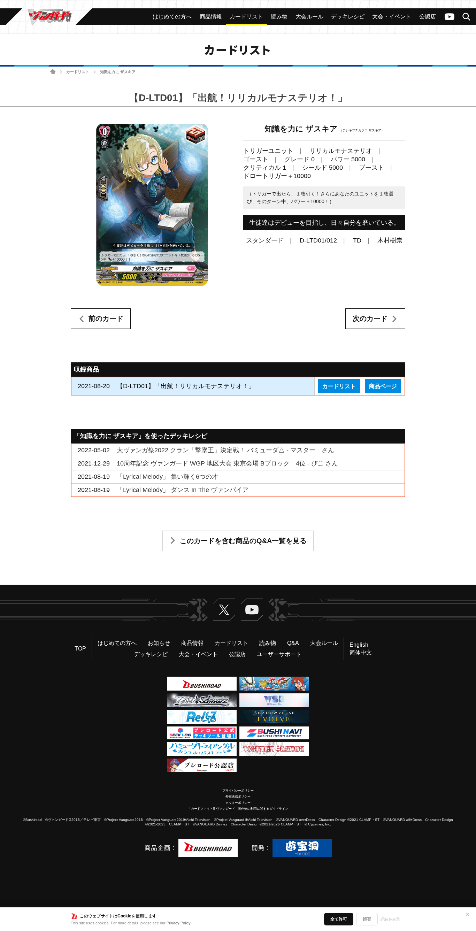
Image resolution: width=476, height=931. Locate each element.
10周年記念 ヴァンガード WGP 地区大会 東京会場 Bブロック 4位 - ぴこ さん (227, 463)
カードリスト (77, 72)
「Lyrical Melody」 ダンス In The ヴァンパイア (182, 489)
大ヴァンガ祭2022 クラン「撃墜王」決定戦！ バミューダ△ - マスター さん (225, 450)
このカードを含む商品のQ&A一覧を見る (243, 541)
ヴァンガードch (449, 17)
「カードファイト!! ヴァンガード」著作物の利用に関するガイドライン (238, 808)
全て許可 (338, 919)
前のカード (106, 318)
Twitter (224, 610)
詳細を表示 (390, 919)
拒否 (367, 919)
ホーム (53, 72)
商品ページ (383, 386)
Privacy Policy (179, 923)
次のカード (370, 318)
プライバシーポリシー (238, 790)
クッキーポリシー (238, 803)
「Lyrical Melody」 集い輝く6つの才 (167, 476)
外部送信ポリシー (238, 796)
